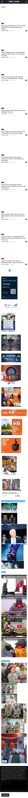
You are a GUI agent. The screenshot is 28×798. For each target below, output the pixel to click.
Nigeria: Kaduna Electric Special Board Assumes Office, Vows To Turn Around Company (12, 54)
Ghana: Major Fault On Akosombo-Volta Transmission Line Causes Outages (13, 132)
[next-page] (18, 271)
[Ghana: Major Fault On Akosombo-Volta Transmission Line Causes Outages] (14, 123)
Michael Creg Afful (4, 30)
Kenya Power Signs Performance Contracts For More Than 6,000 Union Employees (12, 158)
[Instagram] (5, 782)
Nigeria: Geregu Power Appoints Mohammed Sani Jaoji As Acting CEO (12, 261)
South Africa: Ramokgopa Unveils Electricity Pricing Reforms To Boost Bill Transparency (13, 186)
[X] (8, 782)
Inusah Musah (4, 113)
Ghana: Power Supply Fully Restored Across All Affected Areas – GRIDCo (12, 77)
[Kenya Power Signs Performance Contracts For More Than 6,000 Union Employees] (14, 147)
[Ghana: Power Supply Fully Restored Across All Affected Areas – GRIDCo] (14, 68)
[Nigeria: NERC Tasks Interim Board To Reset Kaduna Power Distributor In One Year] (14, 203)
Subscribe (5, 795)
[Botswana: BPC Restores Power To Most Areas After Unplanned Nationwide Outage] (14, 16)
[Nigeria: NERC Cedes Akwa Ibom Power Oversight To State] (14, 96)
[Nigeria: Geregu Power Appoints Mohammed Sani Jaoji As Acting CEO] (14, 252)
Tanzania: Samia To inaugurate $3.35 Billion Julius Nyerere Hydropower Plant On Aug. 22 (13, 238)
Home (2, 5)
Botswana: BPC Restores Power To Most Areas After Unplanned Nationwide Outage (13, 27)
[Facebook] (2, 782)
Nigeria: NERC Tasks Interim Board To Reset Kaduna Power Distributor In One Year (13, 215)
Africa (3, 23)
